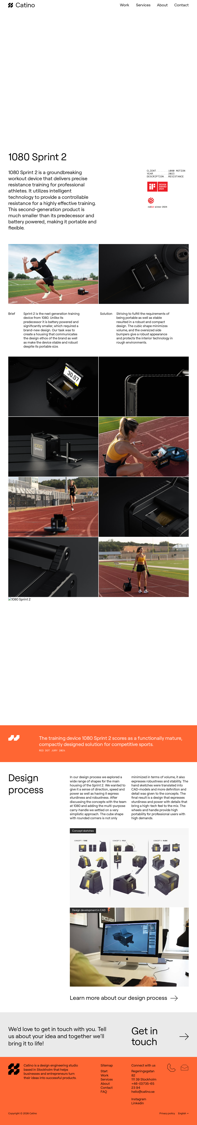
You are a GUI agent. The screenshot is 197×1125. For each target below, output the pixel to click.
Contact (181, 5)
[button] (183, 1113)
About (162, 5)
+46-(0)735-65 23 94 (142, 1086)
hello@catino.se (142, 1092)
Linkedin (137, 1103)
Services (143, 5)
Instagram (138, 1099)
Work (124, 5)
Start (104, 1071)
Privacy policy (167, 1113)
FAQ (104, 1092)
